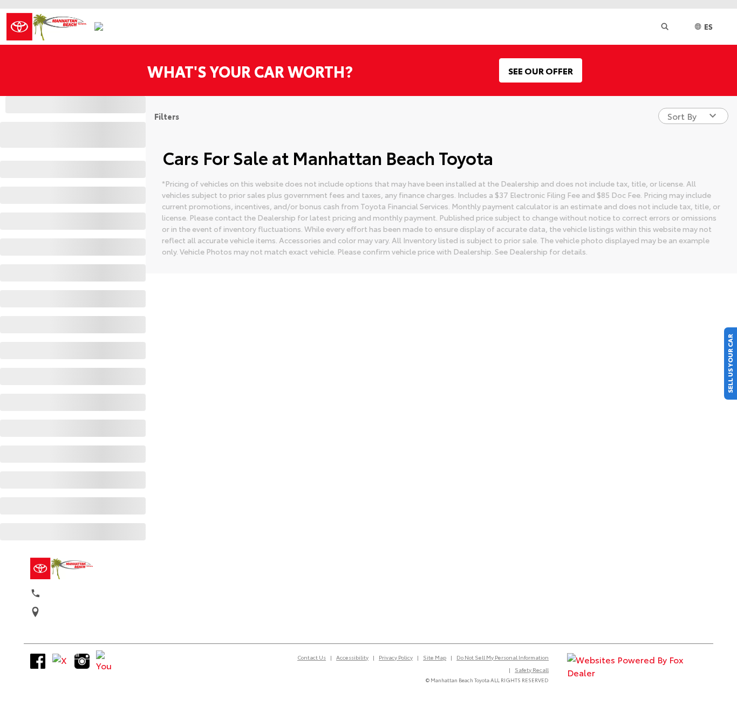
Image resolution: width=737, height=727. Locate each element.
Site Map (434, 657)
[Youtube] (103, 661)
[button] (664, 27)
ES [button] (708, 26)
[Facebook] (37, 661)
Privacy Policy (396, 657)
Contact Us (311, 657)
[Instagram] (82, 661)
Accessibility (352, 657)
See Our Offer (540, 70)
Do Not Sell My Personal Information (502, 657)
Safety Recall (532, 670)
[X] (59, 661)
